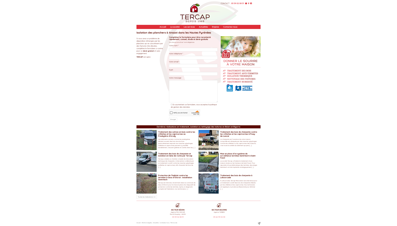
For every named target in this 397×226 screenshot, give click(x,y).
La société (175, 27)
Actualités (203, 27)
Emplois (215, 27)
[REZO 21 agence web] (259, 223)
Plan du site (173, 223)
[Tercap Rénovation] (194, 13)
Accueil (163, 27)
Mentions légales (147, 223)
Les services (189, 27)
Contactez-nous (230, 27)
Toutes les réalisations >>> (146, 197)
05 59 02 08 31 (237, 3)
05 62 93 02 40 (219, 217)
